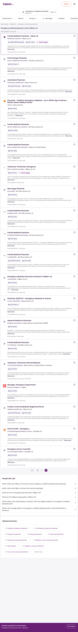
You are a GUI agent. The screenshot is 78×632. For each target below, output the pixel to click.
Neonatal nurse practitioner (17, 540)
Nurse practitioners (57, 534)
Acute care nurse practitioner (17, 552)
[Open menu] (74, 4)
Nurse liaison (11, 546)
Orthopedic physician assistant (47, 528)
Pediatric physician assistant (17, 528)
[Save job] (74, 36)
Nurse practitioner (35, 534)
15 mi (52, 12)
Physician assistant (14, 534)
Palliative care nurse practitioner (46, 540)
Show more (11, 49)
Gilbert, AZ (13, 24)
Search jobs (4, 24)
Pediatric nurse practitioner (34, 546)
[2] (46, 470)
